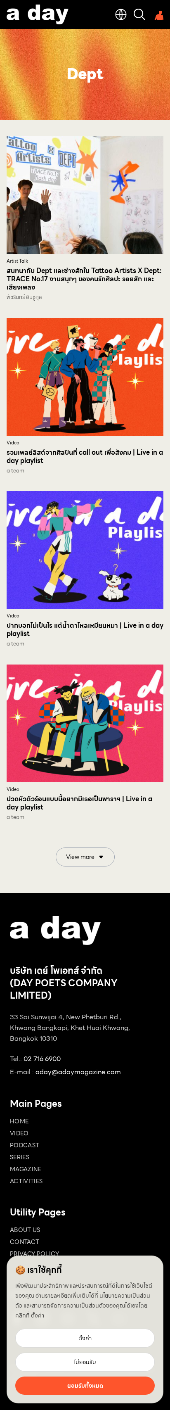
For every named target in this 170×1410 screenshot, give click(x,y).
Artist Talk (17, 261)
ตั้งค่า (37, 1315)
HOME (19, 1121)
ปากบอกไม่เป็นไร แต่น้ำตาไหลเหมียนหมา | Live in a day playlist (85, 629)
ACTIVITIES (26, 1181)
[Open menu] (157, 14)
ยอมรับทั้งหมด (85, 1385)
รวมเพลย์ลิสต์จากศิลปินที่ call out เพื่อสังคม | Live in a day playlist (85, 456)
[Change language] (121, 14)
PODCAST (24, 1145)
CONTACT (24, 1241)
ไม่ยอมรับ (85, 1362)
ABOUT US (25, 1229)
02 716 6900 (42, 1059)
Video (13, 443)
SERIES (19, 1157)
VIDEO (19, 1133)
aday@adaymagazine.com (78, 1072)
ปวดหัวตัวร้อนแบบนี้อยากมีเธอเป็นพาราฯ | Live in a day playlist (79, 803)
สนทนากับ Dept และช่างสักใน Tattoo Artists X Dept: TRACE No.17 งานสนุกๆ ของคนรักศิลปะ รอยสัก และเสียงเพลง (84, 279)
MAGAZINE (25, 1169)
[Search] (139, 14)
